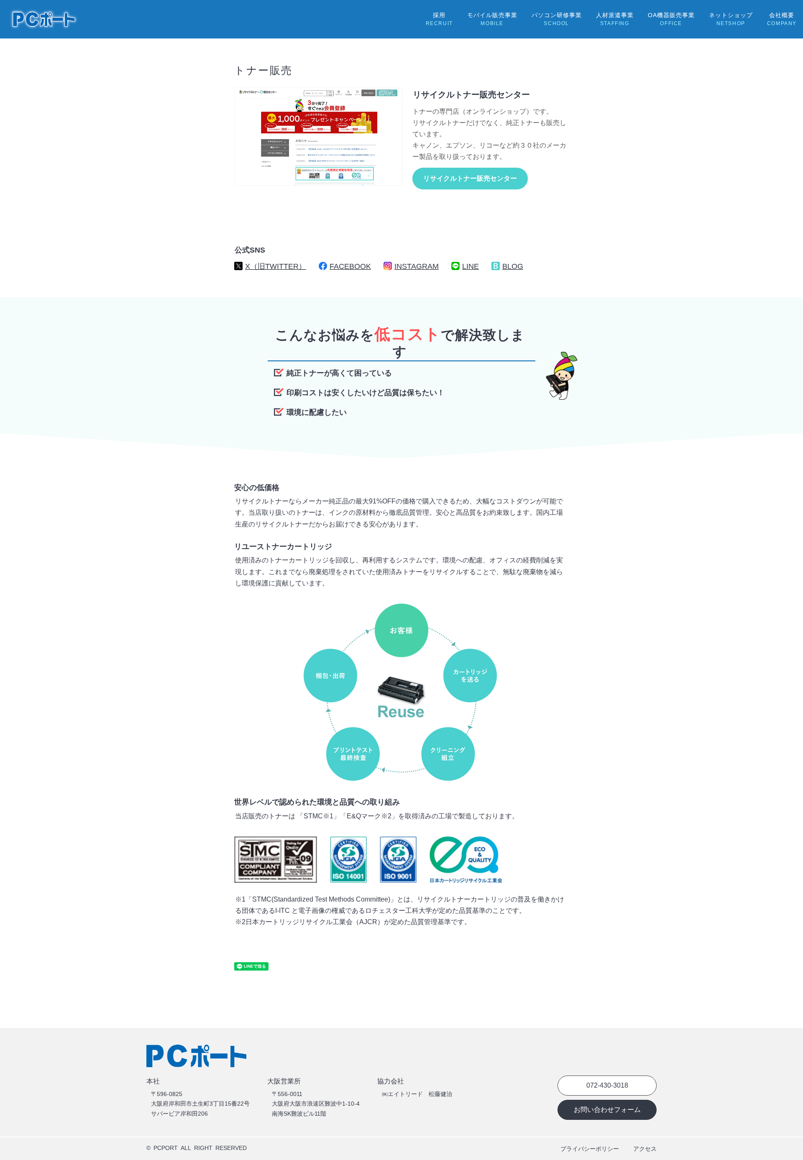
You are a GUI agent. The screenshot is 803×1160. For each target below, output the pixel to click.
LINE (470, 266)
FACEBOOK (350, 266)
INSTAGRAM (416, 266)
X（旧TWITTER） (275, 266)
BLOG (512, 266)
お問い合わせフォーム (607, 1109)
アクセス (645, 1148)
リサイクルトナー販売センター (470, 178)
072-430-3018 (607, 1085)
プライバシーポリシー (589, 1148)
